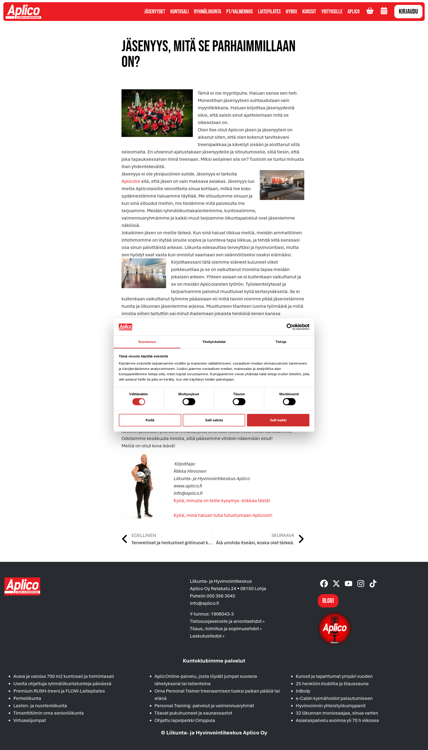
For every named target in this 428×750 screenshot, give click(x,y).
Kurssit (309, 11)
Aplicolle (131, 181)
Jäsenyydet (154, 11)
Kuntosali (179, 11)
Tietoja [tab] (281, 342)
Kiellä (150, 420)
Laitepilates (269, 11)
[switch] (189, 401)
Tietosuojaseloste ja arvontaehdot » (227, 621)
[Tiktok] (373, 583)
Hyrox (291, 11)
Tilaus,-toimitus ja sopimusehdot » (226, 628)
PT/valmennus (239, 11)
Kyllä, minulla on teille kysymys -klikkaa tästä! (222, 500)
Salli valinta (214, 420)
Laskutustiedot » (207, 636)
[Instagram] (361, 583)
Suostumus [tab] (147, 342)
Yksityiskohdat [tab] (214, 342)
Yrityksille (331, 11)
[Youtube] (348, 583)
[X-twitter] (336, 583)
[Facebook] (324, 583)
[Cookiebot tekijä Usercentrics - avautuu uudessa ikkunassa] (289, 327)
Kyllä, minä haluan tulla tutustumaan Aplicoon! (223, 515)
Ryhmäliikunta (207, 11)
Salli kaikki (278, 420)
